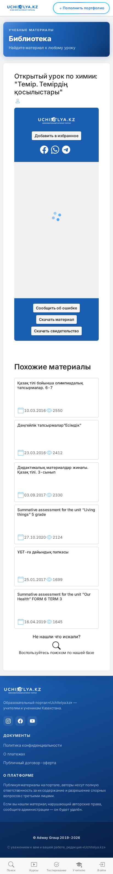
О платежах (14, 754)
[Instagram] (8, 721)
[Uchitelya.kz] (56, 691)
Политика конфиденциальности (32, 745)
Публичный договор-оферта (29, 762)
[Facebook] (20, 721)
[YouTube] (32, 721)
